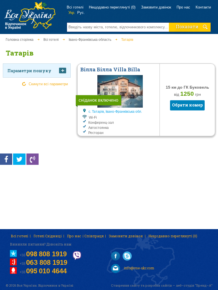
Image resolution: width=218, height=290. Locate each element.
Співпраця (94, 236)
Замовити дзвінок (156, 7)
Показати (187, 26)
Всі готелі (75, 7)
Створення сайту (125, 285)
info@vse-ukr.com (138, 268)
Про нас (183, 7)
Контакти (203, 7)
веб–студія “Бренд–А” (194, 285)
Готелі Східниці (47, 236)
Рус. (81, 12)
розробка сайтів (158, 285)
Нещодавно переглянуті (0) (112, 7)
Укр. (71, 12)
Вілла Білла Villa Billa (110, 69)
